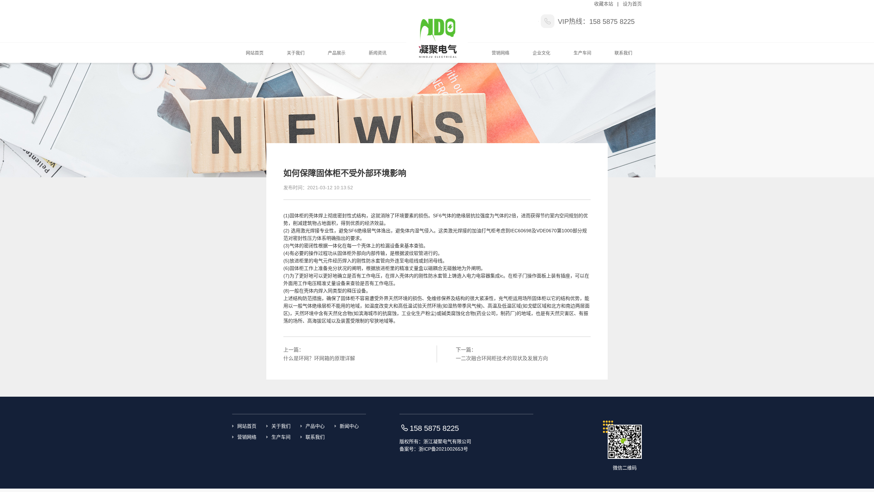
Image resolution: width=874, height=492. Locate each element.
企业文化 (541, 52)
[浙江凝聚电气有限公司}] (437, 31)
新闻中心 (349, 426)
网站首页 (255, 52)
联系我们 (623, 52)
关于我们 (296, 52)
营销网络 (500, 52)
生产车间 (582, 52)
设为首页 (632, 3)
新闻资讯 (377, 52)
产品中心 (315, 426)
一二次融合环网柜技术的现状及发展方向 (502, 358)
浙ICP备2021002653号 (443, 449)
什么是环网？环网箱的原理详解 (319, 358)
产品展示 (337, 52)
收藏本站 (603, 3)
